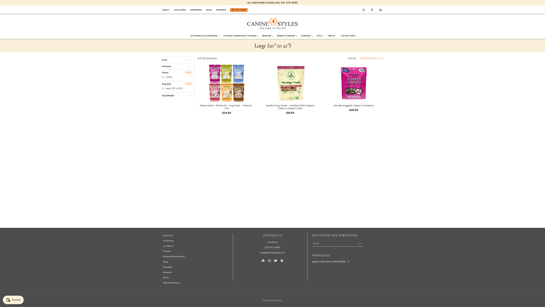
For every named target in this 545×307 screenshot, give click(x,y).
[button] (363, 10)
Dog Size (166, 84)
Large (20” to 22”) (174, 88)
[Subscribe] (360, 243)
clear (188, 72)
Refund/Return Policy (174, 256)
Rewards (167, 266)
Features (166, 66)
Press (166, 277)
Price (164, 60)
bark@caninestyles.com (272, 252)
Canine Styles (276, 300)
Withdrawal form (171, 282)
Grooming (168, 240)
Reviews (167, 272)
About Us (168, 235)
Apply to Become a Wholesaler (329, 261)
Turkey (168, 77)
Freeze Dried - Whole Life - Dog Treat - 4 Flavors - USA (227, 107)
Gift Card (240, 10)
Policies (167, 251)
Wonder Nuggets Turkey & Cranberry (354, 105)
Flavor (165, 72)
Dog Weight (168, 95)
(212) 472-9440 (272, 247)
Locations (168, 245)
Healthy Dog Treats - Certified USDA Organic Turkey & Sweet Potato (290, 107)
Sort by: (352, 58)
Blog (165, 261)
